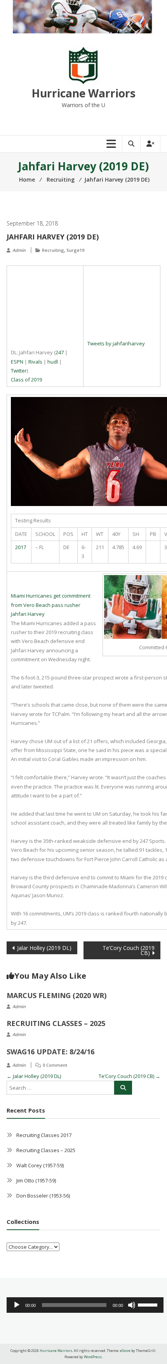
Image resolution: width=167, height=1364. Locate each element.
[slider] (149, 1304)
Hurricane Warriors (83, 93)
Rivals (35, 361)
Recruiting (53, 250)
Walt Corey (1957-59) (40, 1165)
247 (60, 352)
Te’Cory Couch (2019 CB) (129, 950)
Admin (19, 250)
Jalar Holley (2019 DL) (44, 948)
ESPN (17, 361)
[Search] (123, 1088)
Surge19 (75, 250)
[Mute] (132, 1305)
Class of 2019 (26, 379)
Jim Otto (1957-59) (36, 1180)
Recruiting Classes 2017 (43, 1135)
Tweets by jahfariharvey (116, 343)
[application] (85, 1305)
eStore (125, 1350)
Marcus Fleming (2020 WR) (56, 995)
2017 (20, 547)
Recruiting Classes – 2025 (56, 1023)
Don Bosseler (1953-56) (43, 1195)
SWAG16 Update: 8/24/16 (50, 1051)
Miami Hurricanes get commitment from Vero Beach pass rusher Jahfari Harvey (50, 604)
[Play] (17, 1305)
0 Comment (55, 1065)
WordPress (93, 1356)
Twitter (19, 370)
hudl (52, 361)
